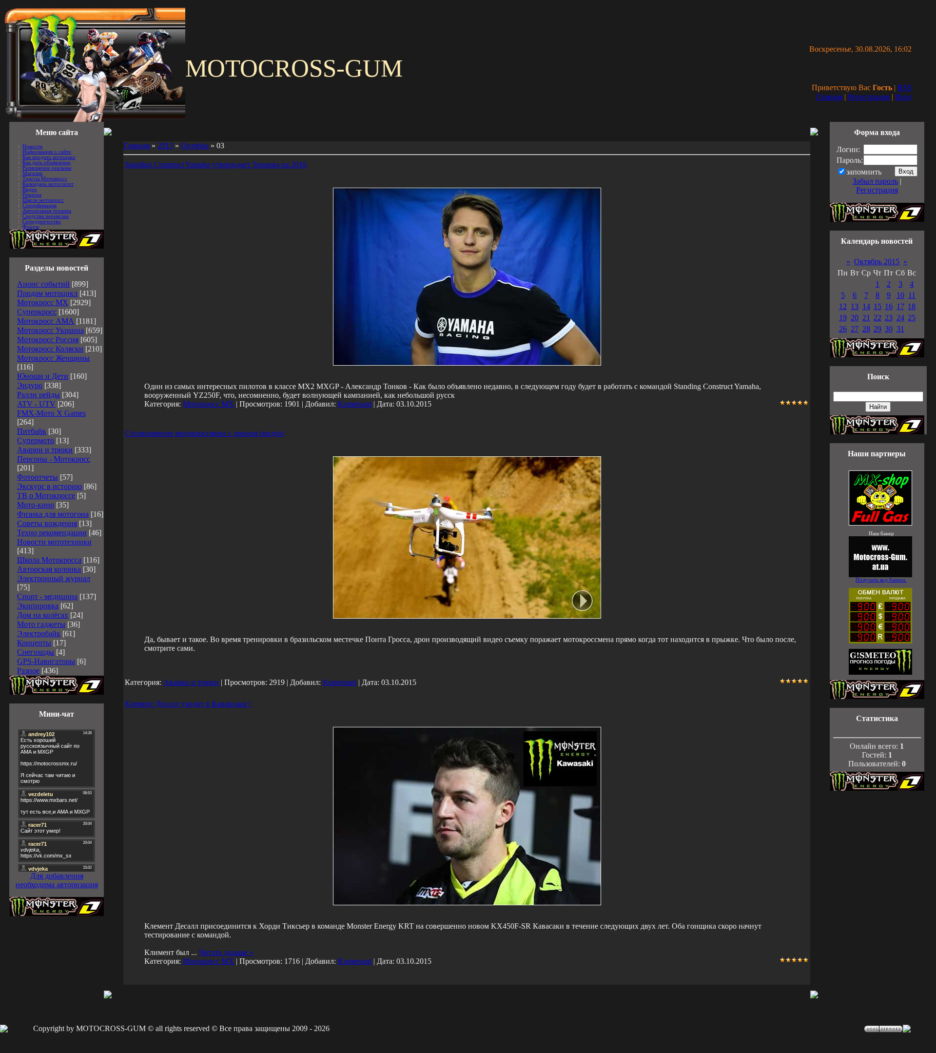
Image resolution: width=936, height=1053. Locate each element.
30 (889, 329)
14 (866, 306)
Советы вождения (47, 523)
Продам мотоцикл (47, 293)
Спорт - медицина (47, 596)
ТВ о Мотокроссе (46, 495)
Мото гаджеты (41, 624)
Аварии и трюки (45, 450)
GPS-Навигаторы (46, 661)
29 (877, 329)
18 (912, 306)
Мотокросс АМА (45, 321)
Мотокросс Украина (50, 330)
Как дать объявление (46, 162)
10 (900, 295)
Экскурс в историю (49, 486)
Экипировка (37, 606)
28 (866, 329)
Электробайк (38, 633)
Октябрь (195, 145)
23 (889, 317)
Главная (829, 97)
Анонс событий (43, 284)
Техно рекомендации (52, 532)
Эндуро (29, 385)
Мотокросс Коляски (50, 349)
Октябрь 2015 (876, 261)
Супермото (35, 440)
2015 (165, 145)
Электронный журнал (53, 578)
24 (900, 317)
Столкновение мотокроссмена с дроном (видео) (204, 433)
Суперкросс (37, 312)
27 (854, 329)
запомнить (863, 172)
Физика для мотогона (53, 514)
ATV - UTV (36, 404)
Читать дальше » (226, 952)
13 (854, 306)
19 (843, 317)
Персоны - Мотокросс (53, 459)
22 (877, 317)
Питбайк (31, 431)
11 (912, 295)
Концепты (34, 643)
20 (854, 317)
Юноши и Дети (42, 376)
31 (900, 329)
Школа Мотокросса (49, 560)
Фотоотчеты (37, 477)
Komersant (354, 404)
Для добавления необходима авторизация (57, 880)
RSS (904, 87)
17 (900, 306)
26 (843, 329)
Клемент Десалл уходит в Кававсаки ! (188, 704)
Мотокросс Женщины (53, 358)
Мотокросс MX (42, 302)
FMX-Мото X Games (51, 413)
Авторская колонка (49, 569)
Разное (28, 670)
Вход (903, 97)
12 (843, 306)
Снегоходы (35, 652)
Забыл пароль (875, 181)
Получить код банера (881, 580)
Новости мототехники (54, 542)
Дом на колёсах (42, 615)
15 (877, 306)
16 (889, 306)
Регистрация (869, 97)
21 (866, 317)
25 (912, 317)
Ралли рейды (38, 394)
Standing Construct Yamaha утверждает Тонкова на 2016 (216, 164)
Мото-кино (35, 505)
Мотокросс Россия (47, 339)
